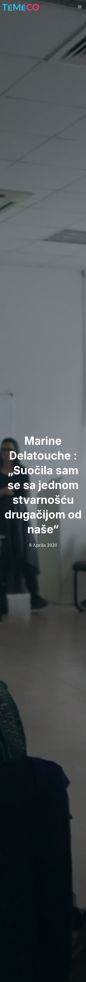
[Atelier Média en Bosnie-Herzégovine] (20, 7)
